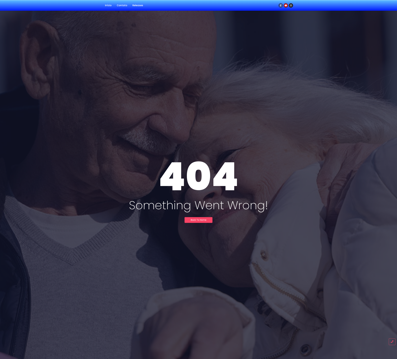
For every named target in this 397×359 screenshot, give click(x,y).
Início (108, 5)
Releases (137, 5)
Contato (122, 5)
